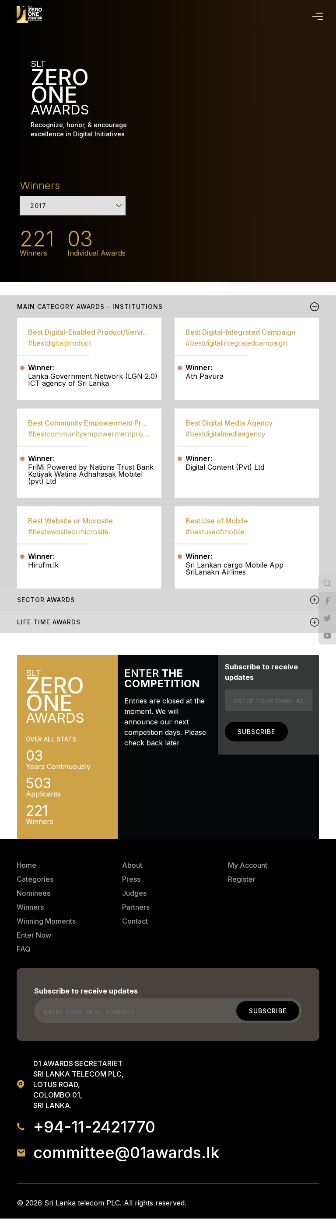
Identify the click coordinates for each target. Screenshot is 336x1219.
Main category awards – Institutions (90, 306)
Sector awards (46, 599)
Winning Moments (46, 921)
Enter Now (34, 935)
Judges (134, 893)
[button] (316, 14)
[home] (29, 14)
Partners (136, 907)
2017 (38, 205)
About (132, 865)
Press (131, 879)
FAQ (24, 949)
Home (26, 865)
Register (242, 879)
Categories (35, 879)
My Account (247, 865)
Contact (135, 921)
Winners (30, 907)
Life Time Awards (48, 622)
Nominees (33, 893)
